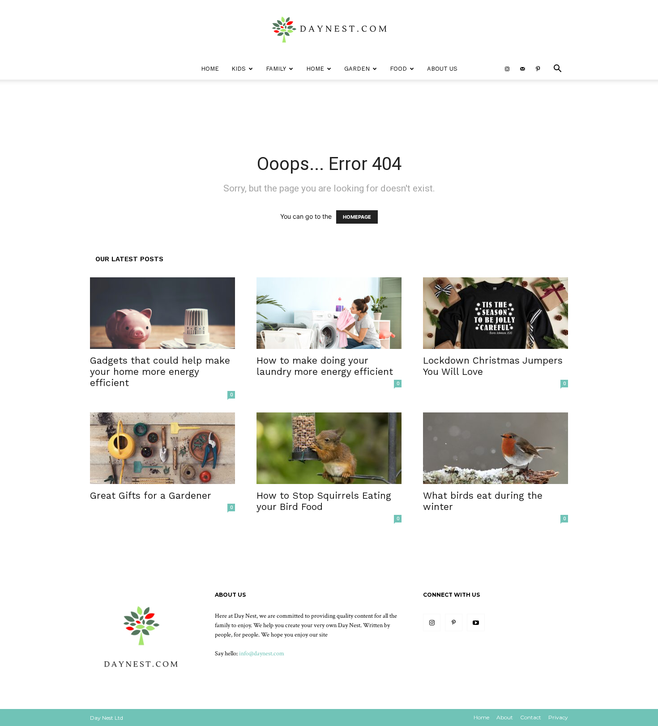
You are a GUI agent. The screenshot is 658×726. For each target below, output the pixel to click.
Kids (238, 68)
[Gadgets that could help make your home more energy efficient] (162, 313)
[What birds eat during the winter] (495, 448)
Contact (530, 717)
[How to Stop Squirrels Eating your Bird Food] (329, 448)
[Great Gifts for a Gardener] (162, 448)
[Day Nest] (329, 29)
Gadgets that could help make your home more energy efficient (160, 371)
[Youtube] (475, 622)
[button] (557, 69)
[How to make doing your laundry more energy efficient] (329, 313)
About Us (442, 68)
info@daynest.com (261, 654)
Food (398, 68)
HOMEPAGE (357, 217)
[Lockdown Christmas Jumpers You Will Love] (495, 313)
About (504, 717)
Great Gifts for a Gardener (150, 495)
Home (210, 68)
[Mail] (522, 69)
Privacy (558, 717)
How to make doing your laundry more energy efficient (324, 366)
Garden (357, 68)
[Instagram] (507, 69)
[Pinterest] (537, 69)
